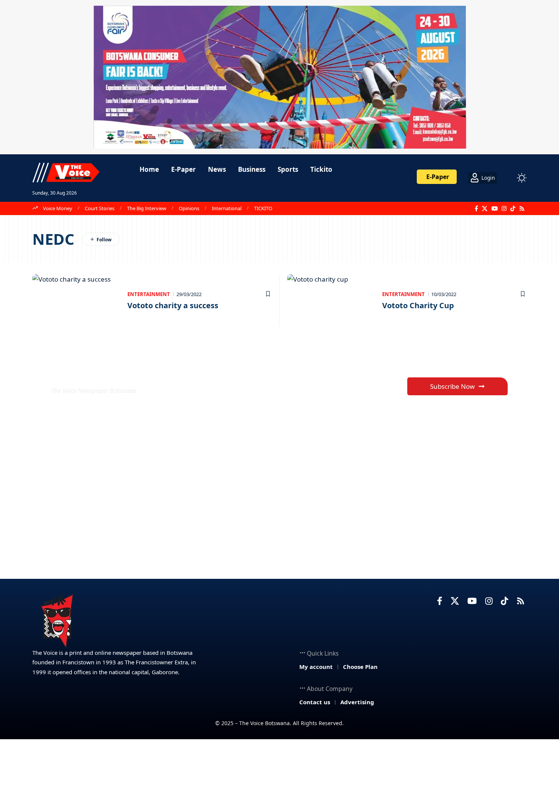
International (226, 208)
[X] (484, 208)
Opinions (189, 208)
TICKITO (263, 208)
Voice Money (57, 208)
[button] (507, 178)
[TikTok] (512, 208)
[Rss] (522, 208)
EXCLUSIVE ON (107, 372)
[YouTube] (494, 208)
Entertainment (148, 294)
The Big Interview (146, 208)
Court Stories (99, 208)
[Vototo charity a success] (76, 300)
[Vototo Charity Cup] (331, 300)
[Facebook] (476, 208)
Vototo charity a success (172, 305)
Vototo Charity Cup (418, 305)
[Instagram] (504, 208)
